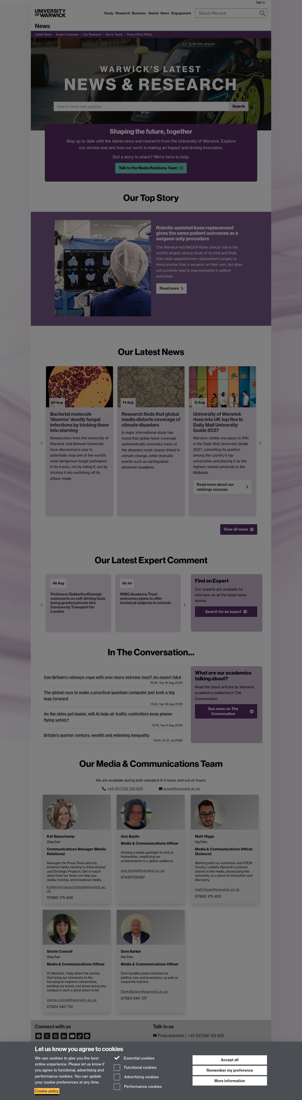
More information (229, 1080)
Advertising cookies (141, 1077)
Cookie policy (47, 1091)
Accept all (230, 1059)
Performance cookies (142, 1086)
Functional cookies (140, 1067)
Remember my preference (229, 1070)
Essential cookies (138, 1058)
